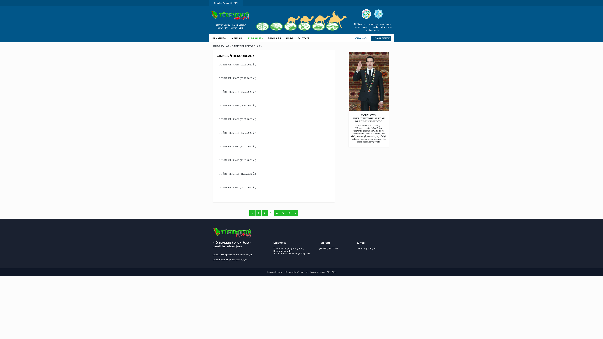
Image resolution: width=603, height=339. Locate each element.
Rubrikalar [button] (254, 38)
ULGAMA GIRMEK (381, 38)
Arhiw (289, 38)
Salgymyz (303, 38)
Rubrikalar (221, 46)
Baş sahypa (219, 38)
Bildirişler (274, 38)
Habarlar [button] (236, 38)
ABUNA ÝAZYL (361, 38)
